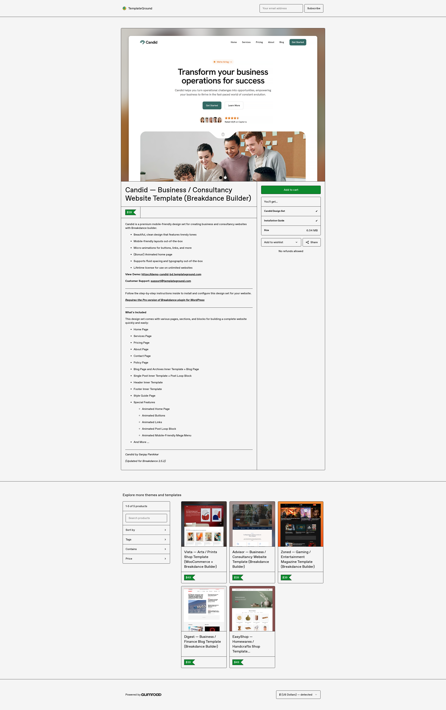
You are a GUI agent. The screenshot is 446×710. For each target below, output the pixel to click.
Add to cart (291, 189)
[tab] (220, 177)
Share (314, 242)
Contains (131, 549)
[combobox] (281, 242)
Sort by (130, 529)
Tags (128, 539)
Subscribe (313, 8)
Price (129, 558)
